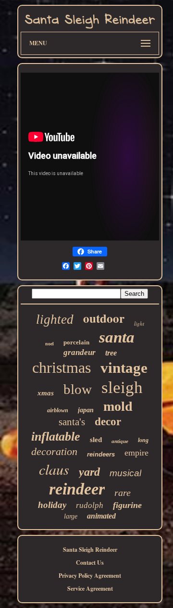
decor (108, 422)
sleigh (122, 387)
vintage (124, 367)
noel (49, 343)
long (143, 440)
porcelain (76, 342)
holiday (52, 505)
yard (89, 472)
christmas (61, 367)
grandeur (79, 352)
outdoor (103, 318)
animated (101, 516)
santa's (72, 422)
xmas (45, 393)
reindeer (77, 489)
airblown (57, 410)
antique (119, 441)
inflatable (55, 436)
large (70, 516)
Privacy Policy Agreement (90, 575)
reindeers (101, 454)
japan (86, 410)
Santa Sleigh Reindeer (90, 549)
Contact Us (90, 562)
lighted (55, 319)
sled (96, 439)
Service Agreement (90, 588)
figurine (127, 505)
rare (122, 492)
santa (117, 337)
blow (77, 389)
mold (118, 406)
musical (125, 473)
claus (54, 469)
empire (136, 452)
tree (111, 353)
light (139, 323)
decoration (54, 451)
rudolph (89, 505)
